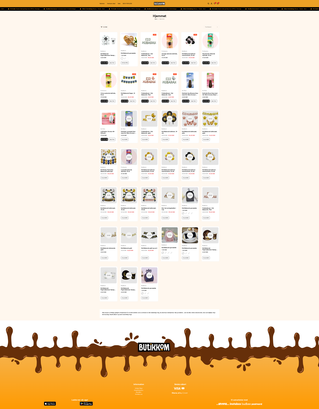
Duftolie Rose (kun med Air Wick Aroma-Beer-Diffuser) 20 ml (209, 94)
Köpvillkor (139, 392)
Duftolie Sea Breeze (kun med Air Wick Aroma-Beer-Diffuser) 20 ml (190, 94)
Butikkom (103, 51)
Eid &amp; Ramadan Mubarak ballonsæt (107, 170)
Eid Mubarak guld (126, 248)
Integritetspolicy (139, 390)
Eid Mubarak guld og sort (149, 248)
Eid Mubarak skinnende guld (108, 249)
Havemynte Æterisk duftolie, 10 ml (208, 54)
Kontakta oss (138, 394)
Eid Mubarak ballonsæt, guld (209, 132)
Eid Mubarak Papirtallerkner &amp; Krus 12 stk (108, 54)
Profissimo (164, 51)
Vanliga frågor (139, 388)
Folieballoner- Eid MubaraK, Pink (147, 94)
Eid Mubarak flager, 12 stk (128, 94)
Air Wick (184, 90)
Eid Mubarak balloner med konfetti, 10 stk (188, 54)
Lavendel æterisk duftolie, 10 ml (126, 170)
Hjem (156, 19)
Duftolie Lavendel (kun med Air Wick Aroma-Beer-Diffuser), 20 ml (128, 132)
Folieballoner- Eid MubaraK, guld (147, 132)
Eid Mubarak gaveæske (128, 53)
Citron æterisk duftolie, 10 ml (108, 94)
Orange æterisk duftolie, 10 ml (169, 54)
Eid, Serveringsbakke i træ (169, 208)
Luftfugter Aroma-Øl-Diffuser (108, 132)
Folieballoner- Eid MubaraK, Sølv (147, 54)
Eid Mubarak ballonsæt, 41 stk (108, 208)
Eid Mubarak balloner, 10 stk (169, 132)
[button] (108, 46)
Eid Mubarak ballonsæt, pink (189, 132)
